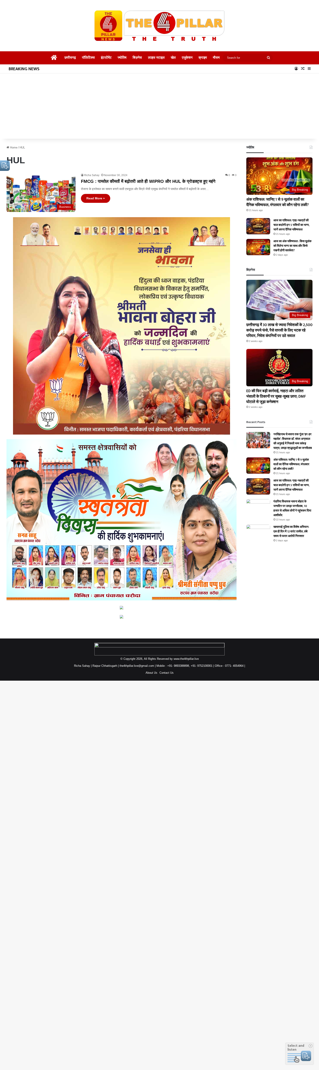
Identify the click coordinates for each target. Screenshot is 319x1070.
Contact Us (167, 672)
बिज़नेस (137, 58)
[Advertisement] (159, 106)
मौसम (218, 58)
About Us (151, 672)
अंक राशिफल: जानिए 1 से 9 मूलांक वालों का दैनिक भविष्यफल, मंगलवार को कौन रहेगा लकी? (277, 205)
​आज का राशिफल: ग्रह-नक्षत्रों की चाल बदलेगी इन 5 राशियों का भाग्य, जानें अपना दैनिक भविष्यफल (292, 230)
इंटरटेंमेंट (105, 58)
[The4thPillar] (159, 25)
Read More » (95, 198)
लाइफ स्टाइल (157, 58)
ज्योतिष (122, 58)
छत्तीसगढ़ (68, 58)
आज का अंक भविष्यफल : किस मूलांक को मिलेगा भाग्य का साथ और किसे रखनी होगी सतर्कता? (290, 251)
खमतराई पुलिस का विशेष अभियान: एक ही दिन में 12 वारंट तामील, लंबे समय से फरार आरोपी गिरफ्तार (292, 541)
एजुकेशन (189, 58)
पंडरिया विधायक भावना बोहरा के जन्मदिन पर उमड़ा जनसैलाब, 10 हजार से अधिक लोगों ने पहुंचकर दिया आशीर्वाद (291, 518)
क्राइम (204, 58)
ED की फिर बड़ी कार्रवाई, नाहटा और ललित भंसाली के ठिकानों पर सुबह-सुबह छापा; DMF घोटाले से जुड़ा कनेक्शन (278, 402)
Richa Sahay (91, 175)
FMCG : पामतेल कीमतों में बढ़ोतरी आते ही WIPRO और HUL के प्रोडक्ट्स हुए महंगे (148, 181)
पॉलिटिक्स (87, 58)
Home (13, 147)
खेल (174, 58)
